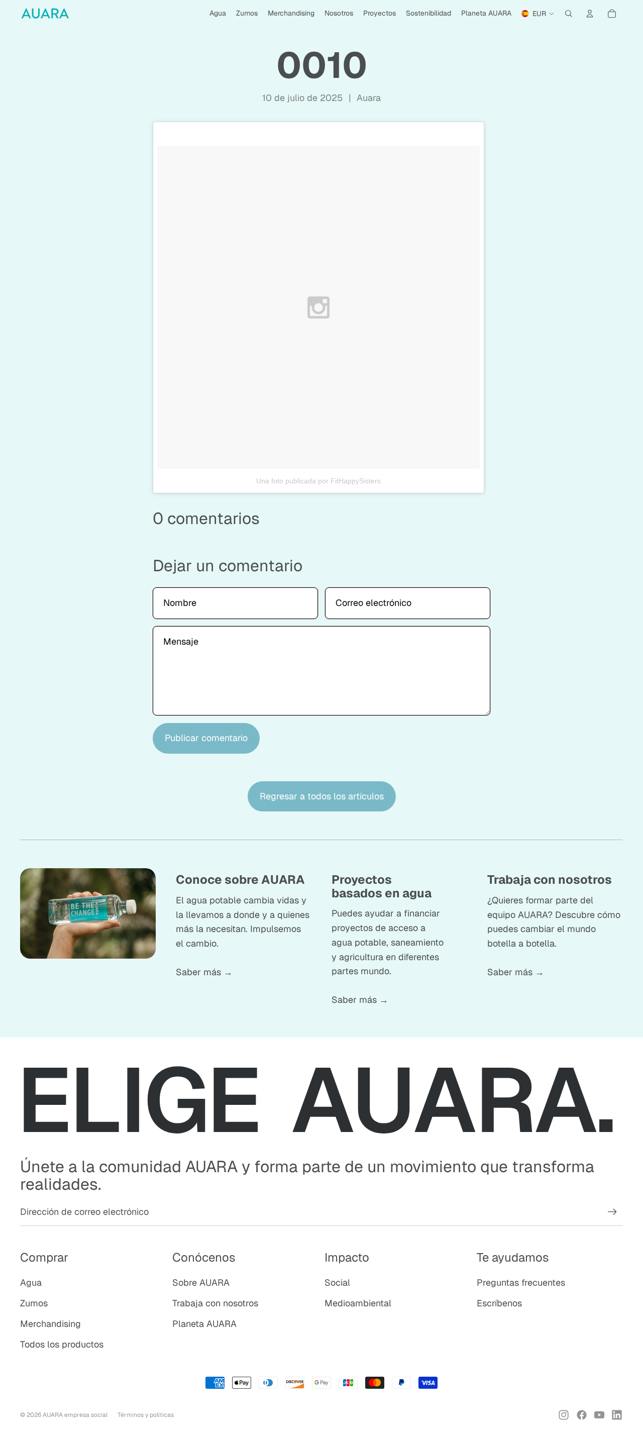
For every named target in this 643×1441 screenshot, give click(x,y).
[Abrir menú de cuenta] (590, 14)
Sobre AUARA (201, 1282)
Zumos (34, 1303)
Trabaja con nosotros (215, 1303)
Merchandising (50, 1323)
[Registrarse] (612, 1211)
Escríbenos (499, 1303)
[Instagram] (564, 1415)
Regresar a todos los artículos (322, 796)
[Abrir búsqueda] (569, 14)
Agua (31, 1282)
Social (337, 1282)
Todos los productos (61, 1344)
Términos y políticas (146, 1415)
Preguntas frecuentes (521, 1282)
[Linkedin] (617, 1415)
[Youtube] (599, 1415)
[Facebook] (582, 1415)
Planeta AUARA (204, 1323)
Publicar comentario (206, 738)
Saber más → (204, 972)
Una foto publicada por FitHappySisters (318, 481)
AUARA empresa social (75, 1415)
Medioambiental (358, 1303)
